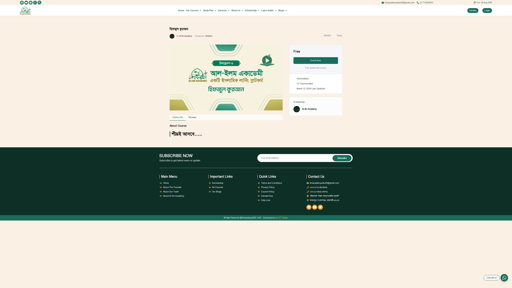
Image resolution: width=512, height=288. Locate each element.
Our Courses (192, 10)
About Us (235, 10)
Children (208, 36)
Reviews (192, 117)
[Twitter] (320, 207)
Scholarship (251, 10)
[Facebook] (22, 3)
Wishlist (327, 35)
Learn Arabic (267, 10)
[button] (39, 2)
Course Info (177, 117)
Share (339, 35)
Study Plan (208, 10)
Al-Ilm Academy (185, 36)
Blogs (281, 10)
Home (181, 10)
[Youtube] (26, 3)
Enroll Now (315, 60)
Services (222, 10)
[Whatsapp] (35, 3)
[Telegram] (31, 3)
